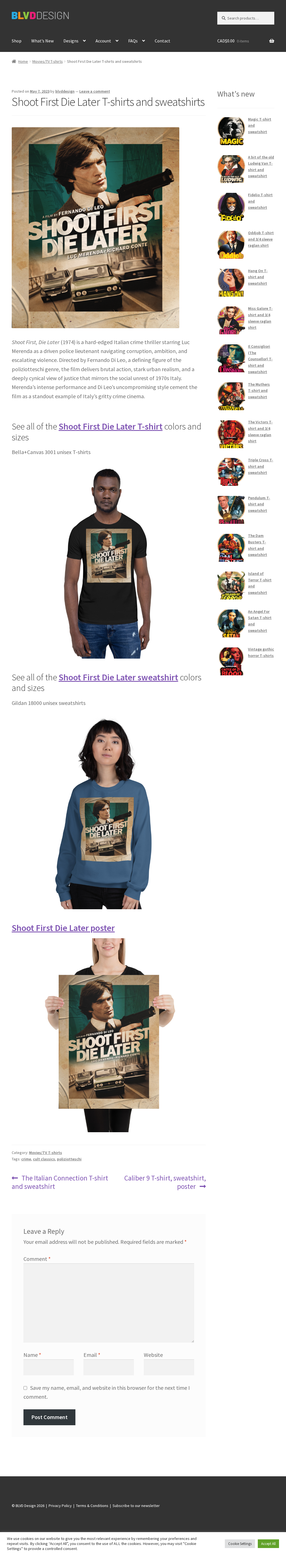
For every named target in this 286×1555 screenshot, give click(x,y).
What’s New (42, 41)
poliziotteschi (69, 1159)
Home (23, 61)
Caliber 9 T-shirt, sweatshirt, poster (165, 1182)
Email (92, 1354)
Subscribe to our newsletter (136, 1505)
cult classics (44, 1159)
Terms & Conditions (92, 1505)
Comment (37, 1258)
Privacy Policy (60, 1505)
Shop (17, 41)
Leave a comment (94, 91)
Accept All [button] (268, 1543)
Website (153, 1354)
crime (26, 1159)
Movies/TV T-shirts (47, 61)
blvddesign (65, 91)
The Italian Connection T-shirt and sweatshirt (60, 1182)
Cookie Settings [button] (240, 1543)
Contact (162, 41)
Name (32, 1354)
